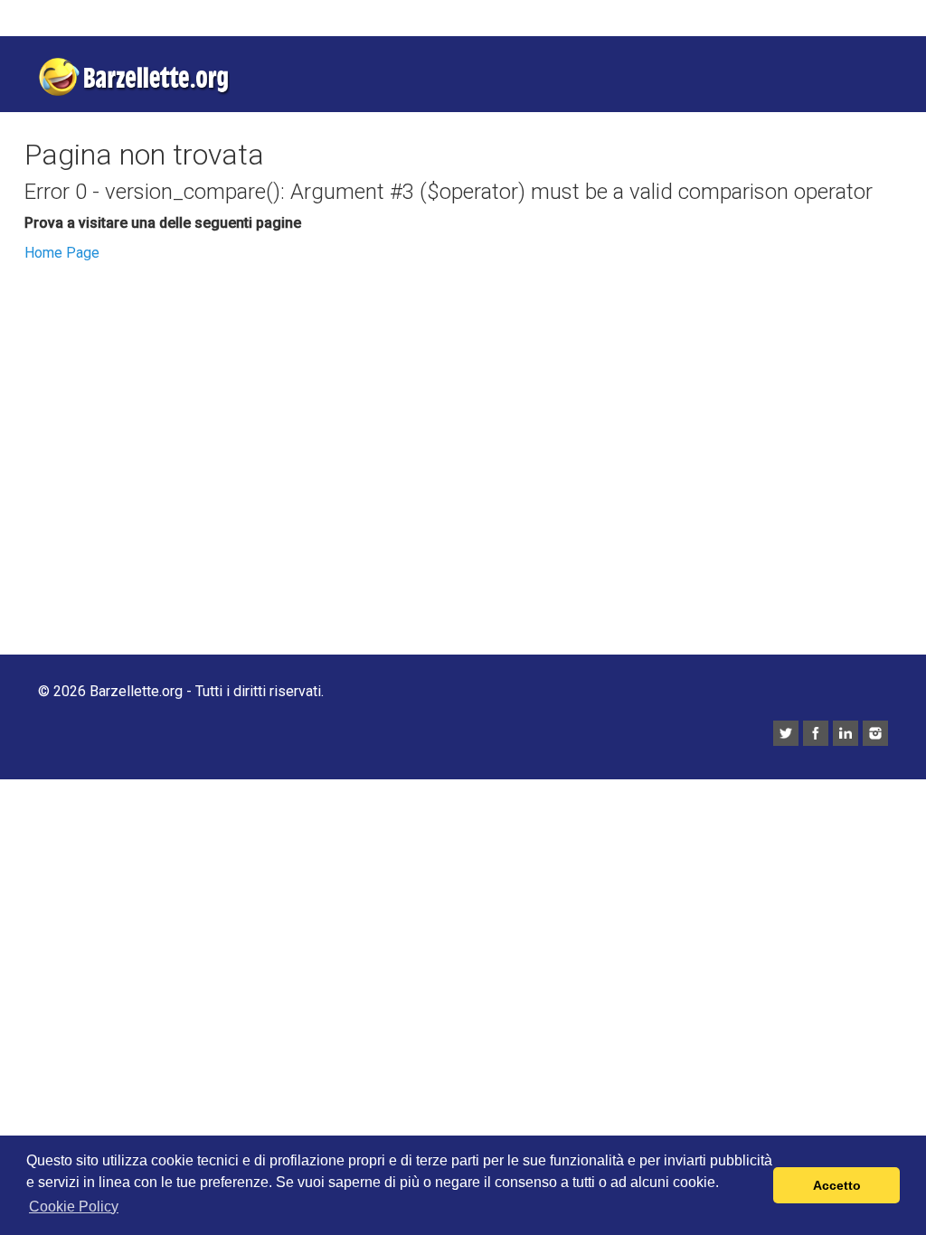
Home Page (61, 252)
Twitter (785, 733)
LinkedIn (845, 733)
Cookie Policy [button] (73, 1206)
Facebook (815, 733)
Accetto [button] (837, 1185)
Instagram (875, 733)
